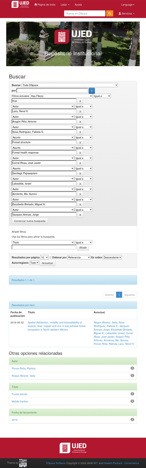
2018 (14, 419)
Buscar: (16, 85)
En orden (96, 257)
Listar (64, 4)
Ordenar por (59, 257)
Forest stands (19, 394)
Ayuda (78, 4)
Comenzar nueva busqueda (29, 221)
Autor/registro (20, 262)
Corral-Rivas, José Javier (114, 334)
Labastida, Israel (115, 333)
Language (127, 4)
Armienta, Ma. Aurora (116, 340)
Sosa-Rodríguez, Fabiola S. (109, 324)
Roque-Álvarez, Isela (105, 322)
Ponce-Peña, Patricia (105, 344)
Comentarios (131, 463)
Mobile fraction (20, 401)
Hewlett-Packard (113, 463)
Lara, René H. (126, 344)
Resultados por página (26, 257)
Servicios (127, 13)
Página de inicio (46, 4)
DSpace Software (56, 463)
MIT (95, 463)
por (14, 90)
